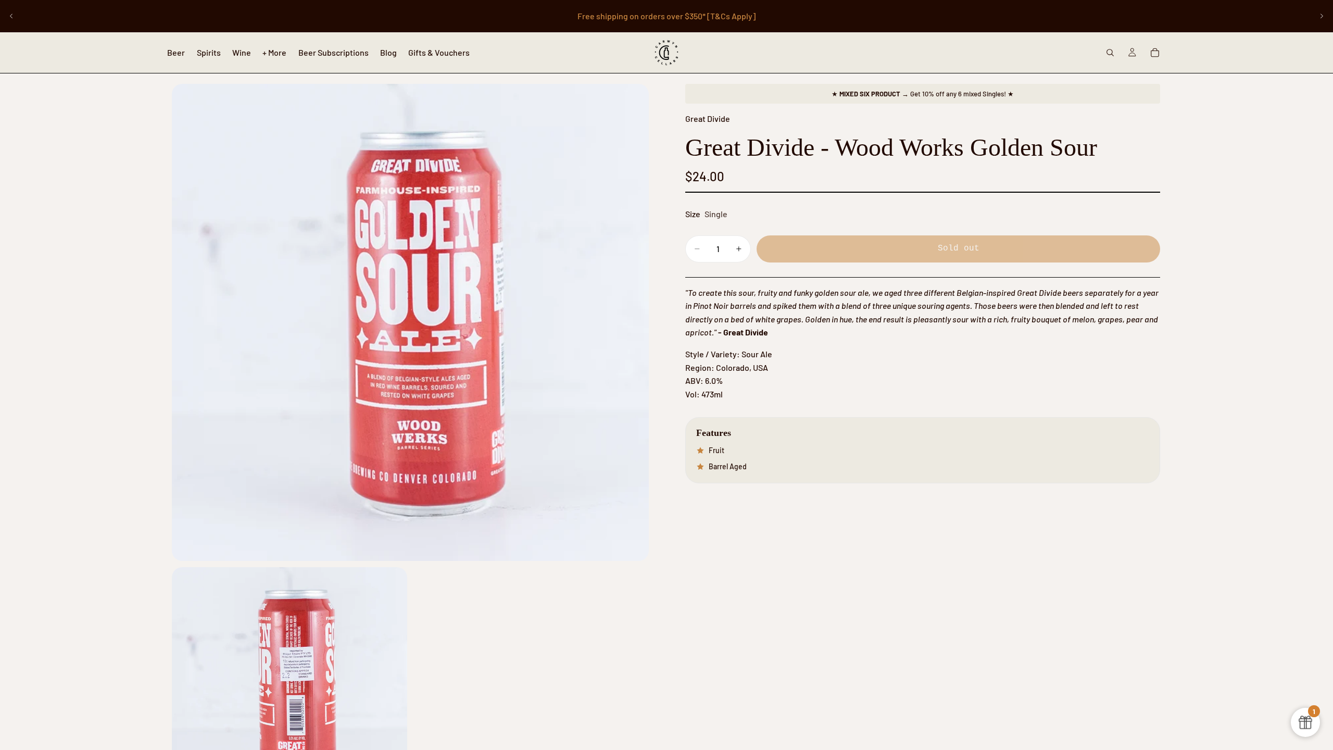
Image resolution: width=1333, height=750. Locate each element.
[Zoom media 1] (410, 322)
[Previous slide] (11, 16)
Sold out (958, 248)
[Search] (1110, 52)
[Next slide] (1321, 16)
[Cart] (1154, 52)
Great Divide (707, 118)
